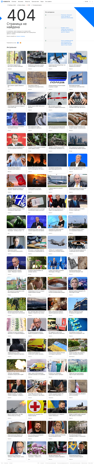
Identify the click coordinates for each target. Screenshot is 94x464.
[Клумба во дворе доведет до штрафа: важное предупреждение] (36, 266)
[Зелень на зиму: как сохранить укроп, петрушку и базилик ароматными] (77, 348)
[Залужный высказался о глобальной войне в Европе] (77, 451)
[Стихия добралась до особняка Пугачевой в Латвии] (16, 122)
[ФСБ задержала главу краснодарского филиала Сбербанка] (36, 122)
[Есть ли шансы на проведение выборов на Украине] (36, 430)
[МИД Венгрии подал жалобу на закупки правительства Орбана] (36, 225)
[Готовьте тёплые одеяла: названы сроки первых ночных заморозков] (36, 142)
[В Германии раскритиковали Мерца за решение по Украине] (36, 327)
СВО (29, 5)
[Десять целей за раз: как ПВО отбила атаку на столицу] (16, 410)
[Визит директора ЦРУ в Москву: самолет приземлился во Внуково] (77, 163)
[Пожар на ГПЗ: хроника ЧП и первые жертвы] (36, 410)
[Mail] (2, 1)
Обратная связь (84, 463)
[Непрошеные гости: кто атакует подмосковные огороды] (36, 286)
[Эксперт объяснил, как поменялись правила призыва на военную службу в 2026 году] (57, 451)
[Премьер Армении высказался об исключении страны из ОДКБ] (77, 183)
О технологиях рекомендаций (50, 463)
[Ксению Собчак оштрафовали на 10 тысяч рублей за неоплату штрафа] (16, 142)
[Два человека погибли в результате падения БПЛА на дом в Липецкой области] (57, 101)
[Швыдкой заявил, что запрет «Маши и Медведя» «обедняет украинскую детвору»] (16, 389)
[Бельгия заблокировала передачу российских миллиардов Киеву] (77, 60)
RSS (38, 463)
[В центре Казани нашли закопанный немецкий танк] (77, 266)
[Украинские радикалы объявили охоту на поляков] (77, 389)
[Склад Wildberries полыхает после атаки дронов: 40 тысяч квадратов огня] (36, 163)
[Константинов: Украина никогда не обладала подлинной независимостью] (57, 348)
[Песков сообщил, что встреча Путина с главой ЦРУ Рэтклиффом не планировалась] (77, 204)
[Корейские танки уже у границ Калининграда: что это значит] (36, 60)
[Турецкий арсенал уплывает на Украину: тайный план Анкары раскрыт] (16, 183)
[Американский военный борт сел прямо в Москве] (57, 60)
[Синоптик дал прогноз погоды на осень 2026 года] (16, 101)
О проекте (42, 463)
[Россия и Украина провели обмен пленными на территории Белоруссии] (16, 204)
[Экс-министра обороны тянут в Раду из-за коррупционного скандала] (57, 204)
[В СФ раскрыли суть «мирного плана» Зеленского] (57, 410)
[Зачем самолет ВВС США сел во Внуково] (36, 101)
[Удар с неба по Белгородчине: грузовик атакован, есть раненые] (36, 368)
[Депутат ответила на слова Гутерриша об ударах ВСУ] (77, 307)
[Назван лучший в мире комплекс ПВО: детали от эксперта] (77, 410)
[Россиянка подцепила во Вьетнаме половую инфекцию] (16, 60)
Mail (2, 463)
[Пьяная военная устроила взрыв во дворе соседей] (57, 81)
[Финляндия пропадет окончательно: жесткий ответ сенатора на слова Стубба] (77, 81)
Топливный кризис (37, 5)
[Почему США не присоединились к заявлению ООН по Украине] (77, 245)
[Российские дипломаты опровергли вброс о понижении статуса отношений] (77, 430)
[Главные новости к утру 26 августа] (57, 183)
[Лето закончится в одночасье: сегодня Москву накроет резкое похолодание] (77, 142)
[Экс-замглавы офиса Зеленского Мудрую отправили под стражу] (36, 307)
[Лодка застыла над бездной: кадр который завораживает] (77, 368)
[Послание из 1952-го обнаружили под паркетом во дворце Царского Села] (36, 81)
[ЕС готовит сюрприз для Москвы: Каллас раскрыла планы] (57, 430)
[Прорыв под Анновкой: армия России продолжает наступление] (16, 307)
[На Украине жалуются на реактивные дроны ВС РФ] (57, 163)
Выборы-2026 (12, 5)
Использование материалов (75, 463)
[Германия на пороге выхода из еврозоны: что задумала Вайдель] (16, 327)
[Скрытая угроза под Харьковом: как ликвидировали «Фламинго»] (57, 122)
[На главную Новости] (6, 1)
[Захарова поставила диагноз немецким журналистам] (57, 225)
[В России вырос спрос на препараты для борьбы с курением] (16, 163)
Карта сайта (90, 463)
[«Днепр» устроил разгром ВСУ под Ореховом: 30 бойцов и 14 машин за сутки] (57, 142)
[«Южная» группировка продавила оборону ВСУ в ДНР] (16, 368)
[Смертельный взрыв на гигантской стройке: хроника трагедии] (36, 348)
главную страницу (20, 36)
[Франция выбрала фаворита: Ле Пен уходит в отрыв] (77, 286)
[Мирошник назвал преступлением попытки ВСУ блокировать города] (16, 245)
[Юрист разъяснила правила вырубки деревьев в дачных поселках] (57, 307)
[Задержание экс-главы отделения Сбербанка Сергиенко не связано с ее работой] (16, 348)
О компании (6, 463)
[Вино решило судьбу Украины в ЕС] (16, 81)
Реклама (10, 463)
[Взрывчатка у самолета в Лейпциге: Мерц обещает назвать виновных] (16, 451)
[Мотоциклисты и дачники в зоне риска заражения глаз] (16, 286)
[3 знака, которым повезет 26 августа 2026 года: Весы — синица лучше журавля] (57, 389)
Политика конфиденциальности (63, 463)
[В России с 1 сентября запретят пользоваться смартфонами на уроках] (36, 245)
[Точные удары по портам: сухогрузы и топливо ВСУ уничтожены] (36, 183)
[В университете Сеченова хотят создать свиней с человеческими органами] (77, 122)
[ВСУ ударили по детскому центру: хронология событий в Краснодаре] (57, 327)
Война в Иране (21, 5)
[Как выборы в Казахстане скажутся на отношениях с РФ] (77, 327)
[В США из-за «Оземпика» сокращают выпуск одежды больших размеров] (57, 368)
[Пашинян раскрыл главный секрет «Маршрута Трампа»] (16, 266)
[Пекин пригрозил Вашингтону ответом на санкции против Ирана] (16, 430)
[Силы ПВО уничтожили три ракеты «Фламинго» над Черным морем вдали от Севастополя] (36, 389)
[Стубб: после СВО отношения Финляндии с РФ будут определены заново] (57, 266)
